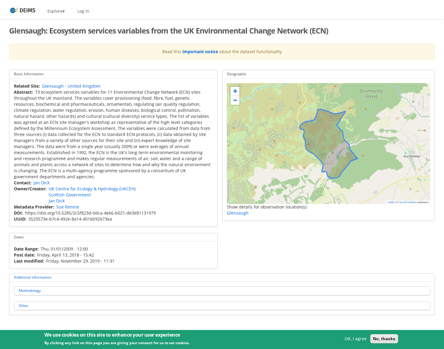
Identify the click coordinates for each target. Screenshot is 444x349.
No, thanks (384, 338)
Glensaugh (238, 213)
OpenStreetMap (407, 202)
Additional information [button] (32, 277)
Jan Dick (42, 183)
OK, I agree (356, 338)
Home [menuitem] (17, 11)
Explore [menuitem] (55, 11)
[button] (235, 91)
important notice (200, 51)
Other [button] (23, 305)
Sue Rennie (67, 207)
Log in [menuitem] (83, 11)
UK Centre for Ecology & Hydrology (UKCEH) (92, 189)
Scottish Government (70, 195)
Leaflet (391, 202)
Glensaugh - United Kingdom (71, 86)
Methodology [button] (30, 290)
